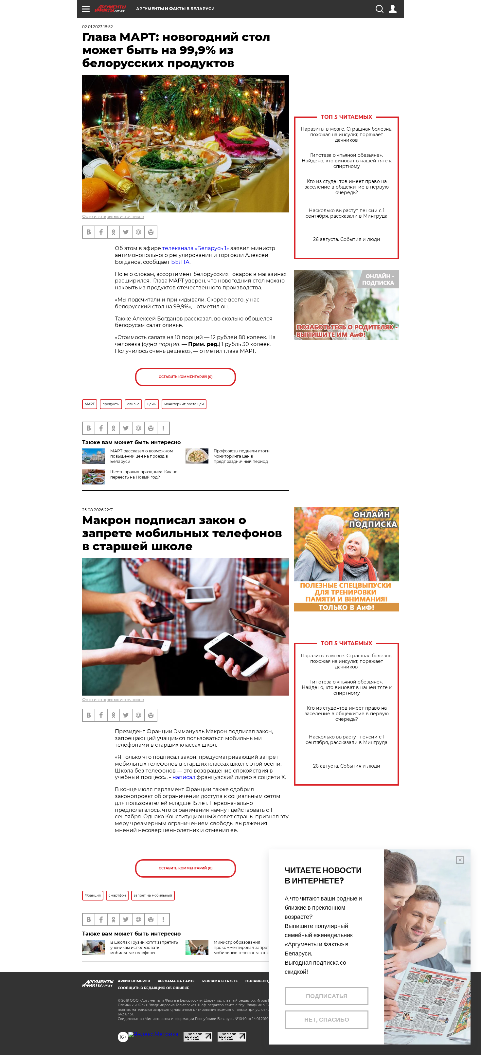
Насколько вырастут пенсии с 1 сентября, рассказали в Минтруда (346, 213)
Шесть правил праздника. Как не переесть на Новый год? (143, 474)
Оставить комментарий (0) (186, 377)
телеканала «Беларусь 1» (195, 248)
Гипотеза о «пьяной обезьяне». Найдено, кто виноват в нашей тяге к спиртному (347, 161)
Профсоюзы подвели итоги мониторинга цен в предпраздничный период (242, 456)
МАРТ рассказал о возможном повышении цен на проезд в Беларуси (141, 456)
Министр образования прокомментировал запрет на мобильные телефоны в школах (246, 947)
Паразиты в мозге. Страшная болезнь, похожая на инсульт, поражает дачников (346, 134)
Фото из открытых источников (113, 216)
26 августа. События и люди (346, 239)
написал (183, 777)
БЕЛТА (180, 262)
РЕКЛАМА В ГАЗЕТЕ (220, 981)
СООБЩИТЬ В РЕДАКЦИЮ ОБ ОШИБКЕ (153, 988)
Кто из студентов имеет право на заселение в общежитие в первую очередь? (347, 187)
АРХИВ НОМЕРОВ (134, 981)
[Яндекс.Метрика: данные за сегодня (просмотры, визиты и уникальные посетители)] (153, 1034)
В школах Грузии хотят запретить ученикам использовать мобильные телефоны (144, 947)
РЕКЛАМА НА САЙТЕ (176, 981)
